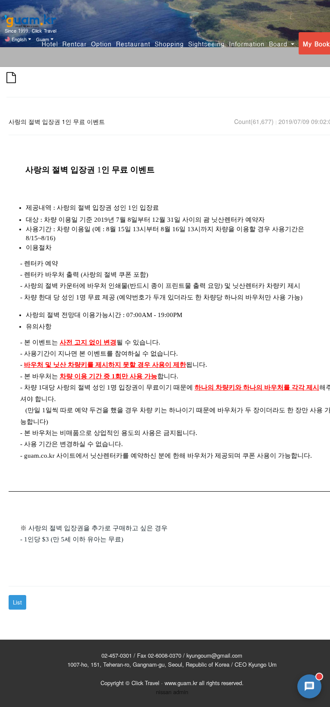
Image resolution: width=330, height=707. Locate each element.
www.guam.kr (181, 683)
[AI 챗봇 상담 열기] (309, 686)
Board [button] (279, 43)
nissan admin (172, 692)
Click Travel (145, 683)
